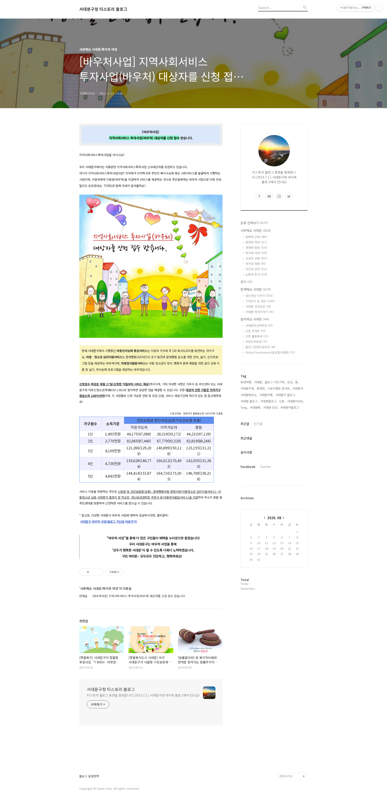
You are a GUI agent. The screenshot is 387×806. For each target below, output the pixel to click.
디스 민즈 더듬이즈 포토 (293, 744)
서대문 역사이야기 (259, 312)
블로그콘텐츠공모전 (260, 347)
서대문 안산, (270, 407)
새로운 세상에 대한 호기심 (293, 765)
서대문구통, (266, 395)
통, (297, 382)
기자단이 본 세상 (260, 301)
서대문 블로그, (249, 401)
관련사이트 (286, 776)
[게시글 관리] (98, 572)
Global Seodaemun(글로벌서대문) (270, 352)
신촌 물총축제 (256, 336)
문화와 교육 (256, 237)
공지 (246, 281)
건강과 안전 (256, 269)
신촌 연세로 (255, 331)
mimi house (287, 754)
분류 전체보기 (254, 223)
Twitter (265, 466)
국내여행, (246, 382)
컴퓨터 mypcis (289, 726)
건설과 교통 (256, 258)
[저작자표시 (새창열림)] (125, 572)
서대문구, (298, 388)
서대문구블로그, (290, 407)
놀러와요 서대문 (255, 319)
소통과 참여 (256, 274)
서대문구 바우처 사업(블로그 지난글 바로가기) (108, 521)
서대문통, (255, 407)
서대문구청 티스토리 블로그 (103, 9)
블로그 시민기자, (275, 382)
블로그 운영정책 (89, 776)
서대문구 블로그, (285, 395)
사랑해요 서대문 (256, 230)
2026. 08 (274, 517)
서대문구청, (248, 388)
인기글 (258, 423)
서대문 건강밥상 (258, 306)
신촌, (282, 401)
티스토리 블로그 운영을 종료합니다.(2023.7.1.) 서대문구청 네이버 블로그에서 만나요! (143, 695)
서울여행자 (286, 733)
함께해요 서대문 (256, 289)
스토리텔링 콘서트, (279, 388)
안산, (290, 382)
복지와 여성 (256, 253)
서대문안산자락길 (259, 325)
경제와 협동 (256, 247)
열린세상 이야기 (259, 296)
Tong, (244, 407)
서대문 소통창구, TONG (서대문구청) (291, 708)
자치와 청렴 (255, 264)
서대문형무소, (249, 395)
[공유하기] (93, 572)
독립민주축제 (256, 341)
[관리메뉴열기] (379, 7)
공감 (282, 719)
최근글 (245, 423)
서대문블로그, (268, 401)
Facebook (248, 466)
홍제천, (261, 388)
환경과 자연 (256, 242)
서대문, (258, 382)
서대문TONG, (295, 401)
